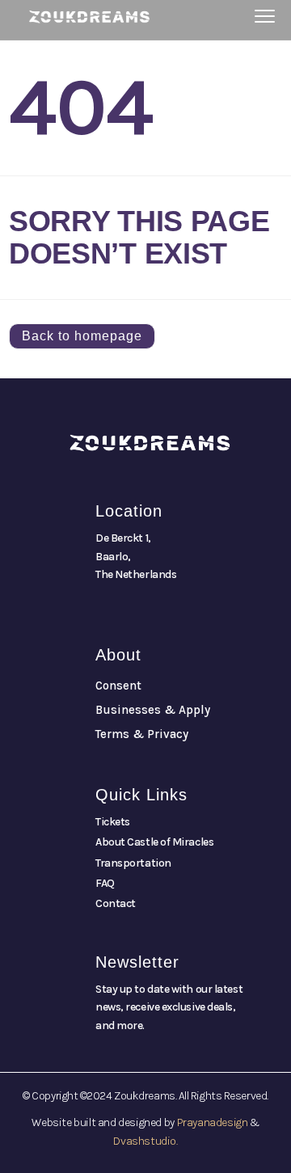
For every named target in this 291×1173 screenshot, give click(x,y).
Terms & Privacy (141, 734)
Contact (115, 903)
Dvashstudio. (145, 1141)
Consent (118, 685)
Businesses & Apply (152, 710)
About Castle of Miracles (154, 842)
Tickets (112, 822)
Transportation (133, 863)
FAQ (105, 883)
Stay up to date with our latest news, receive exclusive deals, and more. (168, 1007)
